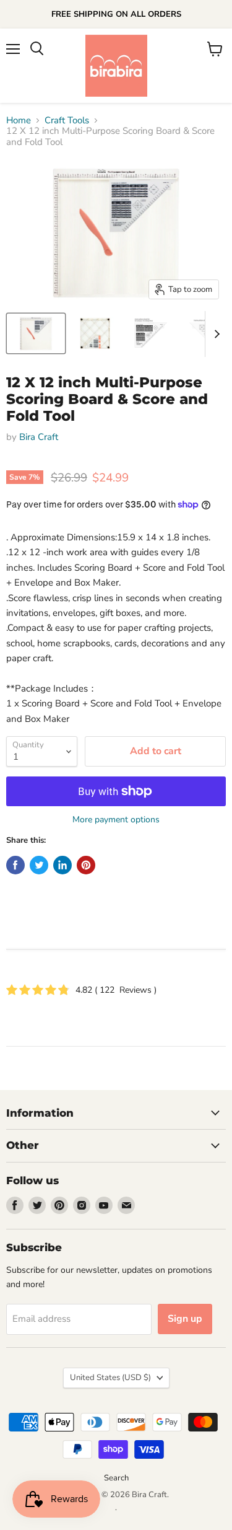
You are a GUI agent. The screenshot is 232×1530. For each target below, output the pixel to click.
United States (110, 1377)
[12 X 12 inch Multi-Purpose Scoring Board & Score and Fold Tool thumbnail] (36, 333)
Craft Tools (67, 120)
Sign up (185, 1319)
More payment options (116, 820)
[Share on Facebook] (15, 865)
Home (18, 120)
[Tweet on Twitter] (39, 865)
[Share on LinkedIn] (62, 865)
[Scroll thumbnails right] (215, 334)
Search (116, 1478)
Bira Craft (38, 437)
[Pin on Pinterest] (86, 865)
